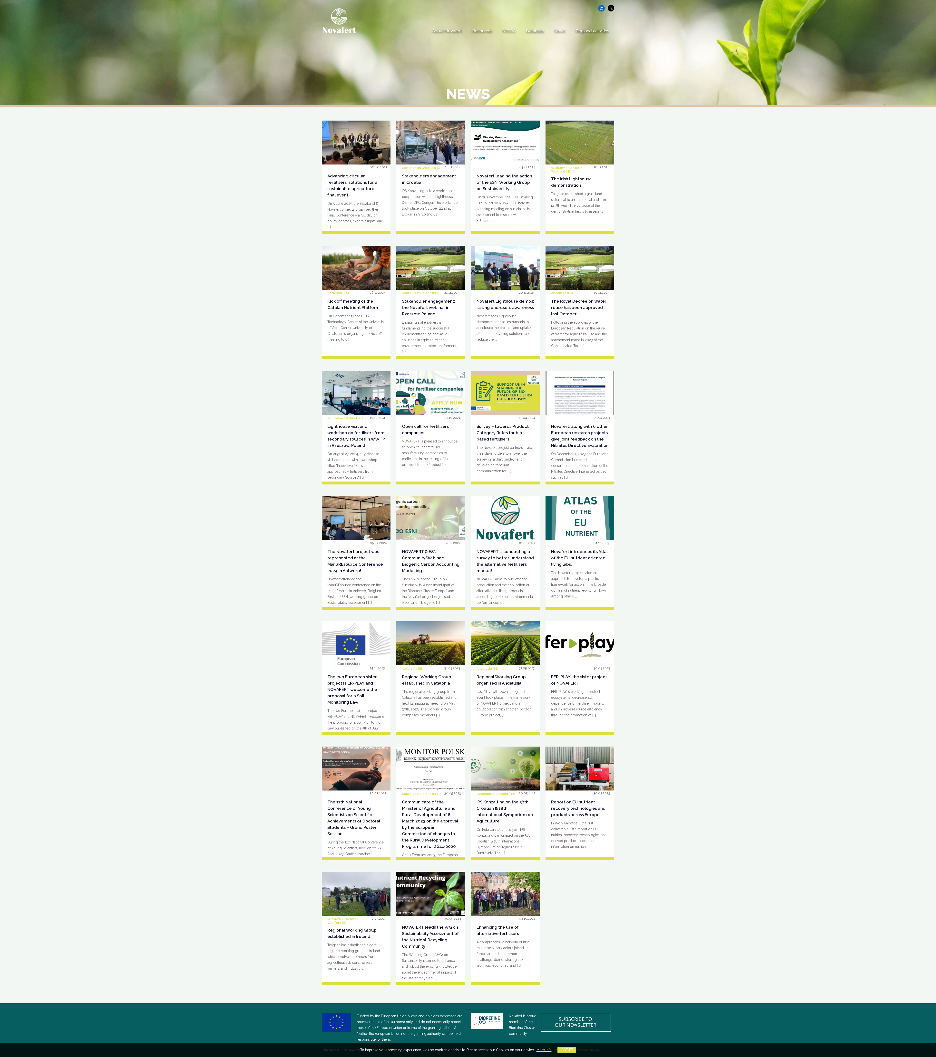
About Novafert (447, 30)
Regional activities (592, 30)
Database (535, 30)
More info (544, 1050)
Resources (482, 30)
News (560, 30)
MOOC (509, 30)
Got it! (567, 1050)
